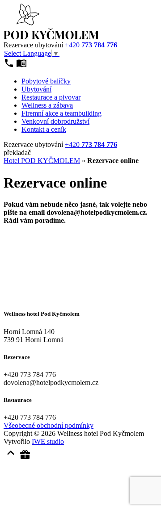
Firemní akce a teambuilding (61, 113)
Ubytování (36, 89)
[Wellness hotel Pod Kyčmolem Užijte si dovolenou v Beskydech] (51, 37)
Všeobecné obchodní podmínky (48, 425)
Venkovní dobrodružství (55, 121)
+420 (91, 45)
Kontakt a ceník (43, 129)
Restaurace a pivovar (50, 97)
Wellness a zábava (47, 105)
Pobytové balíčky (46, 81)
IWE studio (48, 441)
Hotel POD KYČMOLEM (42, 160)
